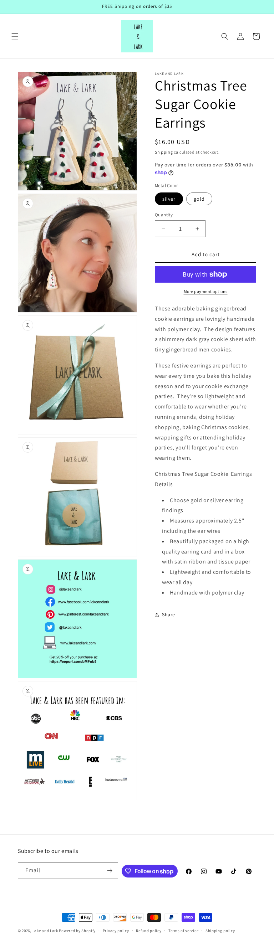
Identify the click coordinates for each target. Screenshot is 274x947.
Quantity (164, 215)
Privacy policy (116, 930)
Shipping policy (220, 930)
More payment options (206, 291)
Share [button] (168, 614)
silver (169, 199)
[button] (15, 36)
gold (199, 199)
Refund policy (148, 930)
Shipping (164, 152)
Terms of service (183, 930)
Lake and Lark (45, 930)
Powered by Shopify (77, 930)
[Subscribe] (110, 870)
